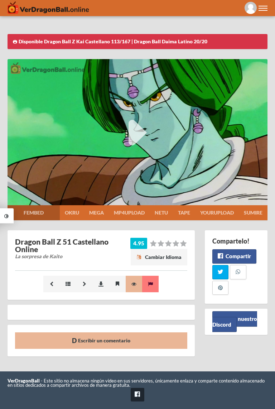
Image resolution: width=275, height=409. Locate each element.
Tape (184, 213)
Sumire (253, 213)
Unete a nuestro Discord (234, 321)
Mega (96, 213)
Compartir (238, 256)
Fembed (34, 213)
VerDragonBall (24, 381)
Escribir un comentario (103, 340)
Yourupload (217, 213)
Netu (161, 213)
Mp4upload (129, 213)
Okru (72, 213)
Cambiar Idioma (163, 257)
